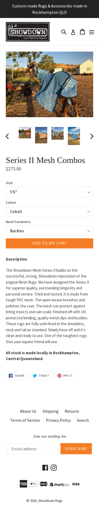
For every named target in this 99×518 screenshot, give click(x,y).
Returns (72, 411)
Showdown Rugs (50, 500)
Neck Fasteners (18, 221)
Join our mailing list (49, 436)
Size (9, 182)
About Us (28, 411)
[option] (25, 132)
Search (83, 420)
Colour (11, 202)
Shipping (51, 411)
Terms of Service (25, 420)
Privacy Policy (58, 420)
